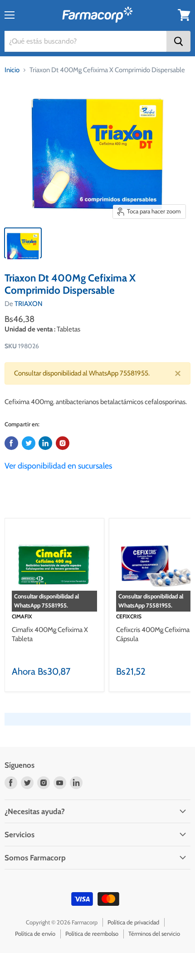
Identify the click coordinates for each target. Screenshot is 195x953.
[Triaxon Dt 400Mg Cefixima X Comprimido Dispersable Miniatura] (23, 242)
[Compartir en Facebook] (11, 443)
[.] (62, 443)
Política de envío (35, 933)
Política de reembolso (91, 933)
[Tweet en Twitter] (28, 443)
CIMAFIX (22, 616)
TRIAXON (29, 304)
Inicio (12, 70)
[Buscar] (178, 41)
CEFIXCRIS (128, 616)
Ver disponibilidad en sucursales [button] (58, 466)
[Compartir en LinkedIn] (45, 443)
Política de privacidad (133, 922)
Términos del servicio (154, 933)
